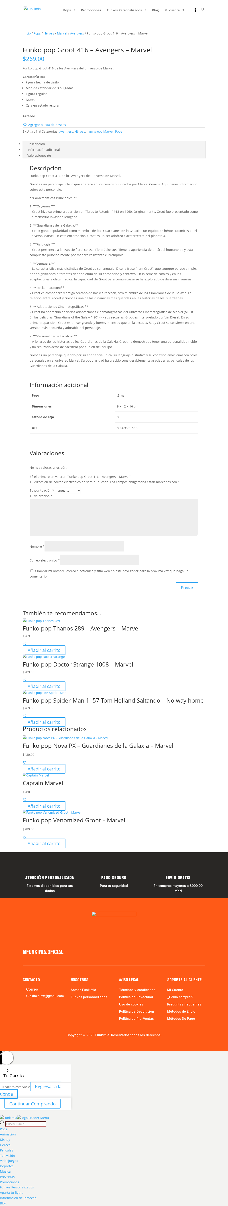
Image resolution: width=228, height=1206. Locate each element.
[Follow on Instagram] (35, 941)
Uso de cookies (131, 1004)
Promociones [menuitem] (9, 1182)
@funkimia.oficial (43, 952)
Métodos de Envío (181, 1011)
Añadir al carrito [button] (44, 650)
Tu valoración (41, 496)
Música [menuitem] (5, 1171)
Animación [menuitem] (8, 1134)
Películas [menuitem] (6, 1150)
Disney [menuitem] (5, 1139)
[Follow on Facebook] (26, 941)
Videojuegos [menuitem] (9, 1161)
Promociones (91, 10)
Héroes (49, 33)
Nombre (37, 546)
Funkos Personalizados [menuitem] (17, 1187)
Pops (67, 10)
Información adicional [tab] (43, 150)
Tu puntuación (42, 490)
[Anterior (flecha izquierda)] (8, 603)
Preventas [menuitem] (7, 1177)
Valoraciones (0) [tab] (39, 155)
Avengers (77, 33)
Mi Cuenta (175, 990)
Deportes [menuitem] (7, 1166)
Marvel (62, 33)
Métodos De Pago (181, 1018)
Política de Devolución (136, 1011)
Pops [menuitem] (3, 1129)
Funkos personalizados (89, 997)
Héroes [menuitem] (5, 1145)
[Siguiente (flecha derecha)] (220, 603)
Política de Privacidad (136, 997)
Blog (155, 10)
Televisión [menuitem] (7, 1155)
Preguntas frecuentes (184, 1004)
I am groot (94, 131)
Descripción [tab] (36, 144)
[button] (44, 125)
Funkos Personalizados (124, 10)
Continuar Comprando (32, 1104)
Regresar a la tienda (30, 1090)
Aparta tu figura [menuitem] (12, 1192)
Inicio (27, 33)
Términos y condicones (137, 990)
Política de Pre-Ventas (136, 1018)
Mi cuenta (172, 10)
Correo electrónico (45, 560)
